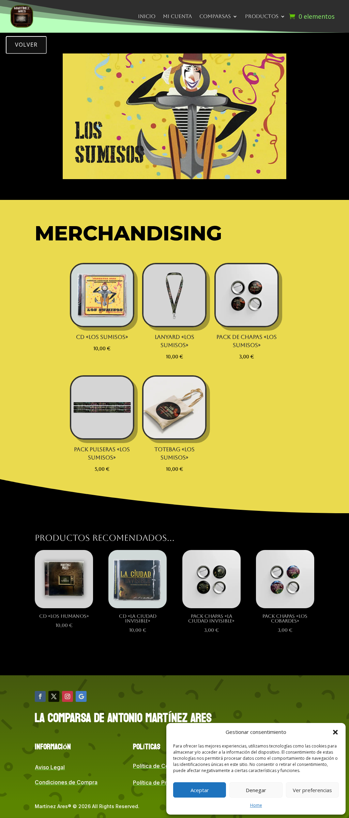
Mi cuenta (177, 16)
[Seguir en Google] (81, 696)
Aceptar (200, 790)
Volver (26, 44)
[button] (335, 732)
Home (256, 805)
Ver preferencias (312, 790)
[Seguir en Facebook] (40, 696)
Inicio (146, 16)
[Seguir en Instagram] (67, 696)
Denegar (256, 790)
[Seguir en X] (53, 696)
